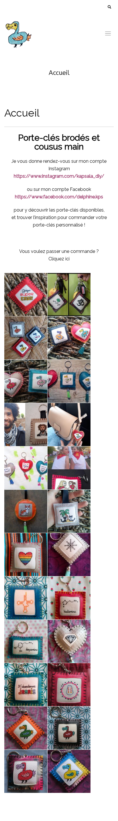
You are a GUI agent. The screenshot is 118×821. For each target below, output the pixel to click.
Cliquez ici (59, 259)
